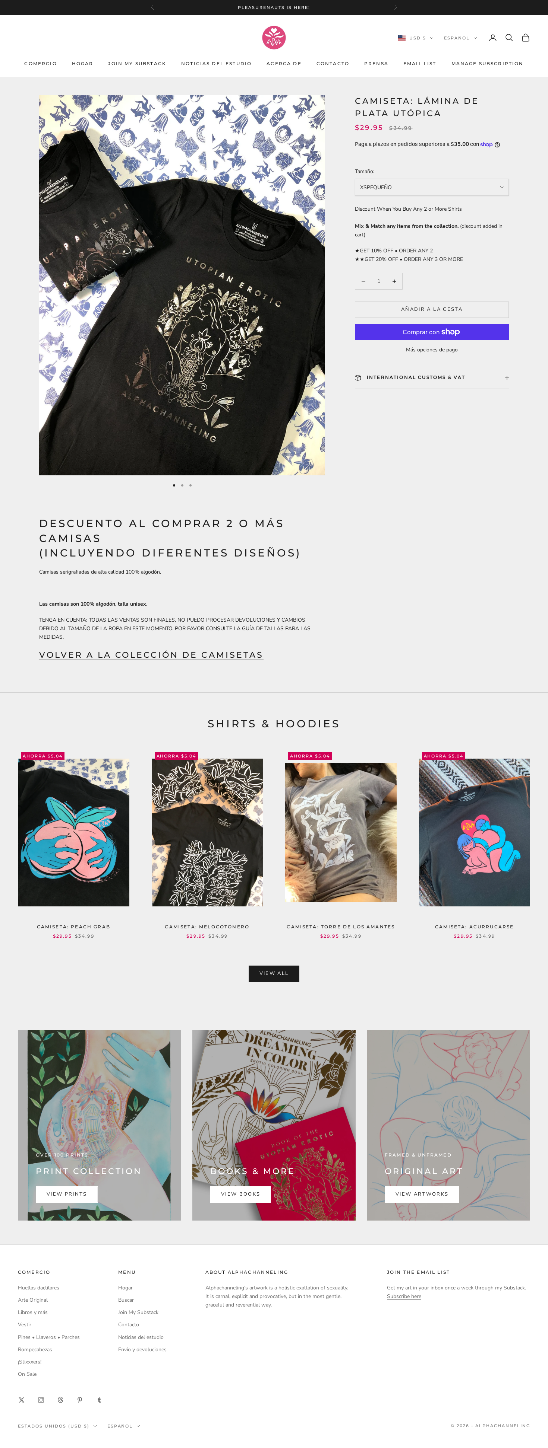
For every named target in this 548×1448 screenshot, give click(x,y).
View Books (240, 1194)
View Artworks (422, 1194)
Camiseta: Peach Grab (73, 926)
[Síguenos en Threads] (60, 1400)
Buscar (126, 1300)
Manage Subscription (487, 63)
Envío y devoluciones (142, 1349)
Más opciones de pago (432, 349)
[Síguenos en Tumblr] (99, 1400)
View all (274, 973)
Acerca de (284, 63)
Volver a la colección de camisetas (151, 655)
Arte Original (33, 1300)
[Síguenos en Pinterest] (80, 1400)
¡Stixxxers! (29, 1361)
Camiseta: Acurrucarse (474, 926)
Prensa (376, 63)
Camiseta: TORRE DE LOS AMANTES (341, 926)
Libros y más (33, 1312)
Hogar (83, 63)
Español (457, 38)
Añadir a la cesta (432, 309)
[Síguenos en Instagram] (41, 1400)
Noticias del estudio (216, 63)
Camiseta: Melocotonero (207, 926)
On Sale (27, 1374)
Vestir (24, 1324)
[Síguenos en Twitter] (21, 1400)
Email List (420, 63)
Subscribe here (404, 1296)
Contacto (332, 63)
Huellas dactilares (38, 1287)
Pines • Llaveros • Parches (49, 1337)
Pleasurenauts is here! (274, 7)
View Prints (67, 1194)
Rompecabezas (35, 1349)
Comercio (40, 63)
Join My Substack (137, 63)
